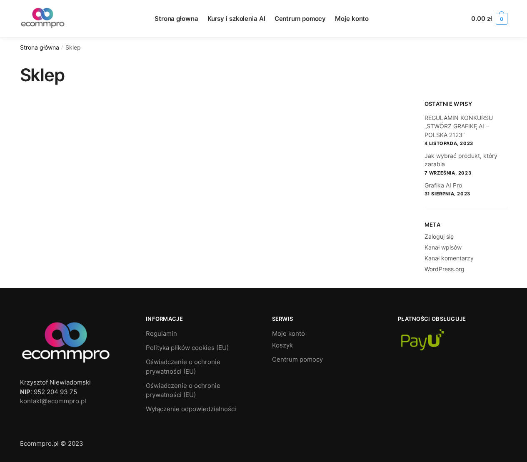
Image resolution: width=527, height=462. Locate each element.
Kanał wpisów (443, 247)
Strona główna (39, 47)
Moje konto (288, 333)
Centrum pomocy (297, 359)
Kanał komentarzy (449, 258)
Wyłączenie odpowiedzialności (191, 409)
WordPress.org (445, 268)
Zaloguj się (439, 236)
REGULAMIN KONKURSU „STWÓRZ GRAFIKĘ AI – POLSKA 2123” (459, 126)
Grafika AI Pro (443, 185)
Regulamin (161, 333)
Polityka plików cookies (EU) (187, 348)
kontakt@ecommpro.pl (53, 401)
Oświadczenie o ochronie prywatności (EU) (183, 366)
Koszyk (282, 345)
